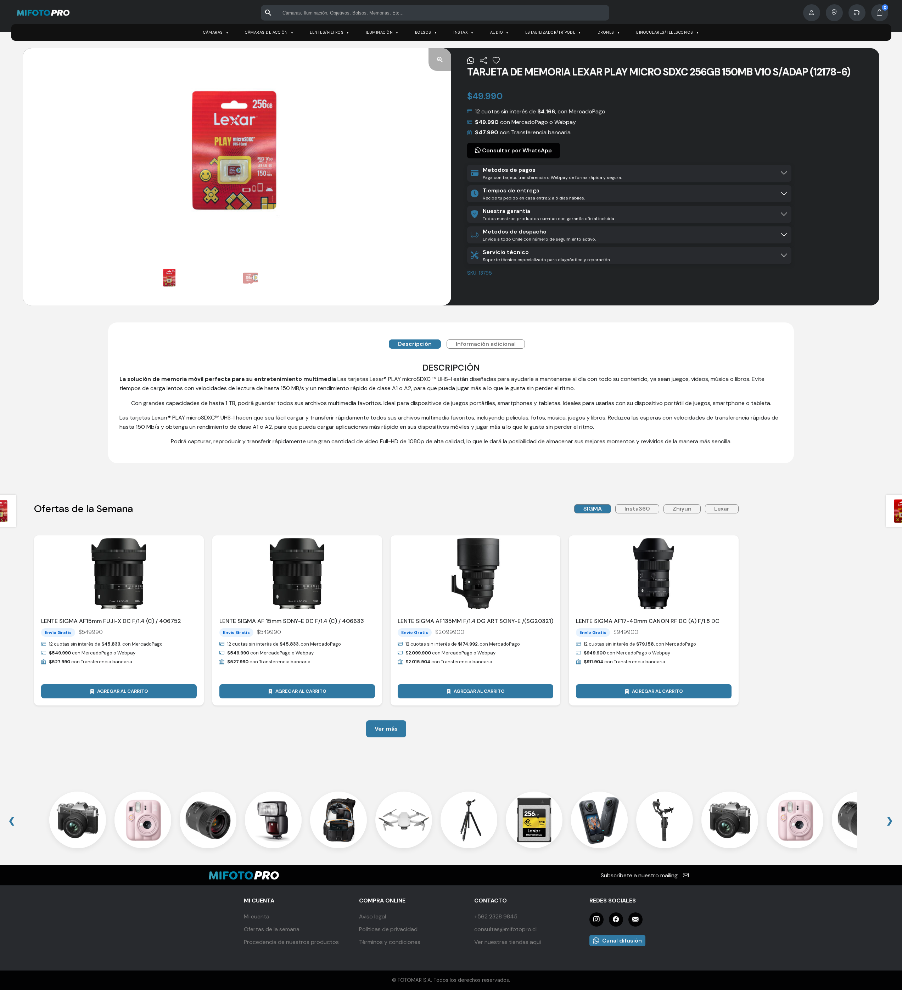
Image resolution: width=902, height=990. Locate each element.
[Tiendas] (834, 12)
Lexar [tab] (721, 508)
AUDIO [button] (496, 32)
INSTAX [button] (460, 32)
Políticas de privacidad (388, 929)
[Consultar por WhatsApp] (470, 60)
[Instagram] (596, 919)
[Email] (635, 919)
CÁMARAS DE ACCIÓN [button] (266, 32)
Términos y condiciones (389, 942)
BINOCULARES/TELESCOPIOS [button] (664, 32)
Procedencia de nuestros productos (291, 942)
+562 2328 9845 (495, 916)
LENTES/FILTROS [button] (326, 32)
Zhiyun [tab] (682, 508)
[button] (439, 59)
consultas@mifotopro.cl (505, 929)
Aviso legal (372, 916)
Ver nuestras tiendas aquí (507, 942)
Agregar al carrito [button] (122, 691)
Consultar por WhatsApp (516, 150)
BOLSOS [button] (423, 32)
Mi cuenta (256, 916)
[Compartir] (483, 60)
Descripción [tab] (415, 344)
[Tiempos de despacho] (856, 12)
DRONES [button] (606, 32)
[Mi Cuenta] (811, 12)
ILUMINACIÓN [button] (379, 32)
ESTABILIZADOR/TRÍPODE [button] (550, 32)
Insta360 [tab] (637, 508)
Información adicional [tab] (486, 344)
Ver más (386, 728)
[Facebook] (616, 919)
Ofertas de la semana (271, 929)
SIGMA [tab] (592, 508)
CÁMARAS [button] (213, 32)
